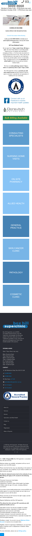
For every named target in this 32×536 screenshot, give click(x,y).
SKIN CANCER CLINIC (16, 249)
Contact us (6, 421)
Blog (5, 424)
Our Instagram (8, 385)
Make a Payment (8, 431)
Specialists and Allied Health (11, 417)
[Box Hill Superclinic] (9, 2)
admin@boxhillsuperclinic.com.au (13, 40)
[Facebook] (15, 452)
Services (6, 411)
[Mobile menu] (29, 2)
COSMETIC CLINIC (16, 295)
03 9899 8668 (8, 373)
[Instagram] (17, 452)
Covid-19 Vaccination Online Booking (16, 35)
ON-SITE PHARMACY (16, 180)
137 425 (13, 379)
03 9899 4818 (8, 376)
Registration (7, 428)
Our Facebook (8, 387)
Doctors (6, 414)
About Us (6, 407)
